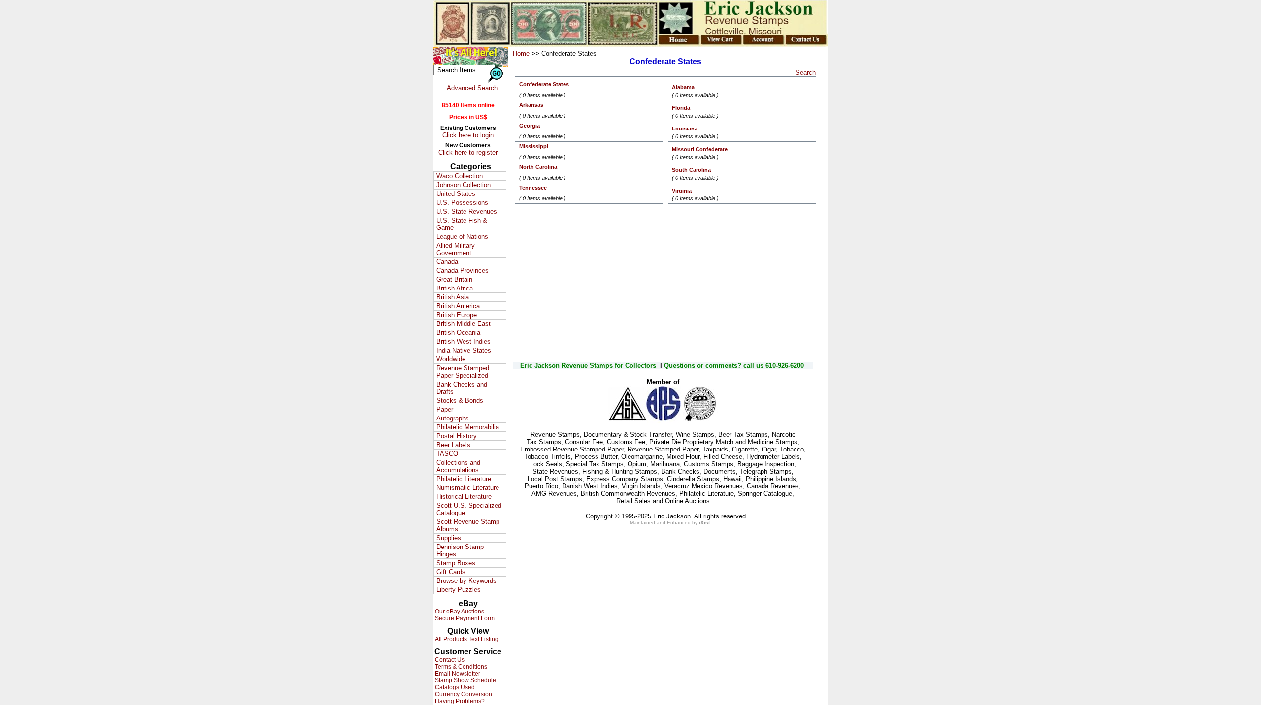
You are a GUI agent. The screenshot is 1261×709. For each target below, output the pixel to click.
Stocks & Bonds (459, 400)
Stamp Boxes (455, 563)
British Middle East (463, 323)
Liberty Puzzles (458, 589)
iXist (704, 522)
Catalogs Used (454, 687)
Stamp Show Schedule (464, 680)
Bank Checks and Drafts (461, 388)
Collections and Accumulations (458, 466)
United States (455, 193)
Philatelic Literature (463, 479)
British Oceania (458, 332)
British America (458, 306)
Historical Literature (464, 496)
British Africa (454, 288)
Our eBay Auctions (458, 611)
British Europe (456, 315)
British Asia (452, 297)
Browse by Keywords (466, 580)
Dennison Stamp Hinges (460, 550)
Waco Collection (459, 176)
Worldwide (450, 359)
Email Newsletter (456, 673)
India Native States (463, 350)
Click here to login (468, 135)
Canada (447, 261)
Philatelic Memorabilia (467, 427)
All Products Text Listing (465, 639)
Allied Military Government (455, 249)
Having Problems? (459, 701)
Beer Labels (453, 445)
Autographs (452, 418)
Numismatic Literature (467, 487)
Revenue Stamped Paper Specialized (462, 371)
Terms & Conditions (460, 666)
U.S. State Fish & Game (461, 224)
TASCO (447, 453)
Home (521, 53)
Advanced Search (472, 88)
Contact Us (449, 659)
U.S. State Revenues (466, 211)
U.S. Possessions (462, 202)
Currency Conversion (462, 694)
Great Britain (454, 279)
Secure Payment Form (464, 618)
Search (806, 72)
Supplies (448, 538)
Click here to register (468, 152)
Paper (444, 409)
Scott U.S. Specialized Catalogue (468, 509)
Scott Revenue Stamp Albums (467, 525)
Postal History (456, 436)
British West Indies (463, 341)
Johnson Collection (463, 185)
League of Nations (462, 236)
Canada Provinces (462, 270)
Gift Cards (450, 572)
